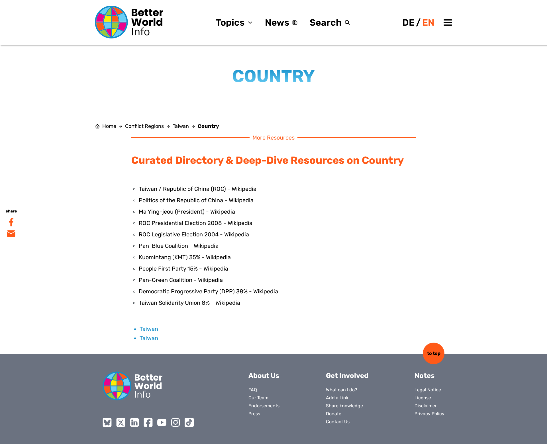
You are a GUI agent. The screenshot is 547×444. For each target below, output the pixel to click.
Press (254, 413)
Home (109, 126)
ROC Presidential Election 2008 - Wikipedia (195, 223)
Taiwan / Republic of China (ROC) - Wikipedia (197, 188)
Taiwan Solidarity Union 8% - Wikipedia (189, 302)
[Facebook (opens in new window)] (148, 422)
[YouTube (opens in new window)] (161, 422)
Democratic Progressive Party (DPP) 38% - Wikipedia (208, 291)
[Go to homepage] (129, 22)
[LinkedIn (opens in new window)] (134, 422)
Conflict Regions (144, 126)
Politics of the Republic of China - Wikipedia (196, 200)
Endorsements (263, 405)
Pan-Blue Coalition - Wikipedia (179, 245)
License (423, 397)
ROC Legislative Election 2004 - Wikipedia (194, 234)
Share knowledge (344, 405)
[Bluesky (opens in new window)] (107, 422)
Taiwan (181, 126)
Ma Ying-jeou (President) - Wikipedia (187, 211)
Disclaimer (426, 405)
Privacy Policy (429, 413)
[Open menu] (448, 22)
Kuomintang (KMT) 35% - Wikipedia (185, 257)
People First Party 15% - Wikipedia (183, 268)
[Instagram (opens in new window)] (175, 422)
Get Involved (347, 376)
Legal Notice (428, 389)
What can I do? (341, 389)
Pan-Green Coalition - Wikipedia (181, 280)
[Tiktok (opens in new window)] (189, 422)
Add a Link (337, 397)
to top (433, 353)
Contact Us (338, 421)
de (408, 22)
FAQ (252, 389)
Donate (333, 413)
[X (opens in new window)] (120, 422)
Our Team (258, 397)
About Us (263, 376)
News (277, 22)
